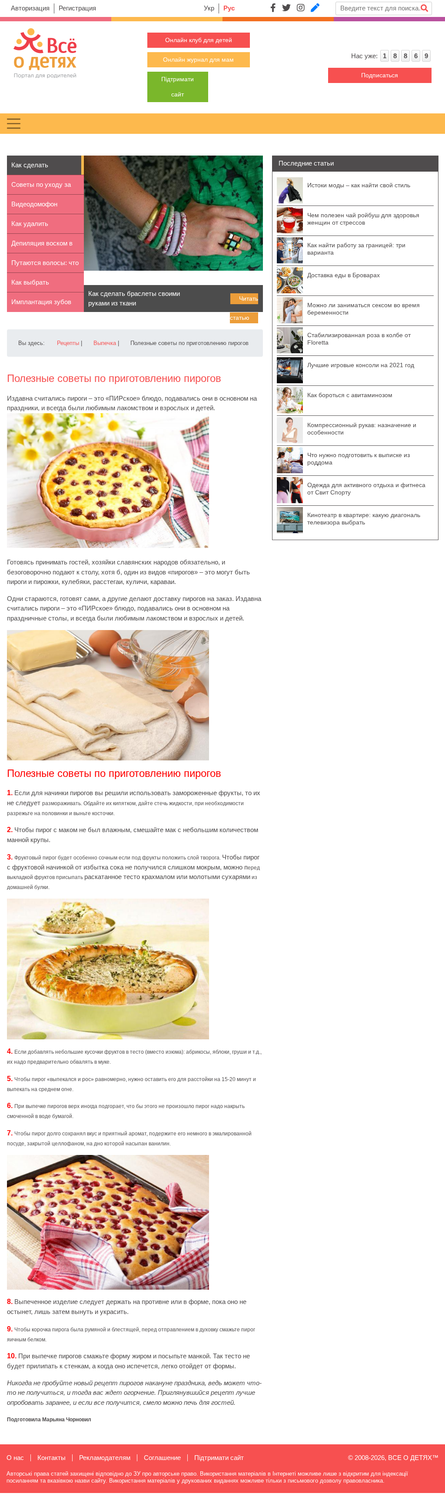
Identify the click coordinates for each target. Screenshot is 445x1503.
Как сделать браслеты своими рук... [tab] (37, 168)
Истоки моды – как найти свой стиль (358, 185)
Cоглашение (162, 1457)
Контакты (51, 1457)
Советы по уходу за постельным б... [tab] (41, 188)
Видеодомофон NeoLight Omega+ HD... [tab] (37, 207)
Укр (209, 8)
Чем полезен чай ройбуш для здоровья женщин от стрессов (363, 219)
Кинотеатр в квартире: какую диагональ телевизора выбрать (363, 518)
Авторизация (30, 8)
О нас (15, 1457)
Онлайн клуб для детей (198, 39)
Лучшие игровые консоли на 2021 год (360, 365)
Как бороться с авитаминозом (349, 395)
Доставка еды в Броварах (343, 275)
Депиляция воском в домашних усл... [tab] (42, 246)
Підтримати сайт (219, 1457)
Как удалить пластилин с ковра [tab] (39, 227)
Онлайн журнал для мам (198, 59)
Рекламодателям (104, 1457)
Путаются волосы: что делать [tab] (45, 266)
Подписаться (379, 75)
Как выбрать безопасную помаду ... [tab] (44, 285)
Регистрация (77, 8)
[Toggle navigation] (13, 123)
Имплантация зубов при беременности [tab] (41, 305)
